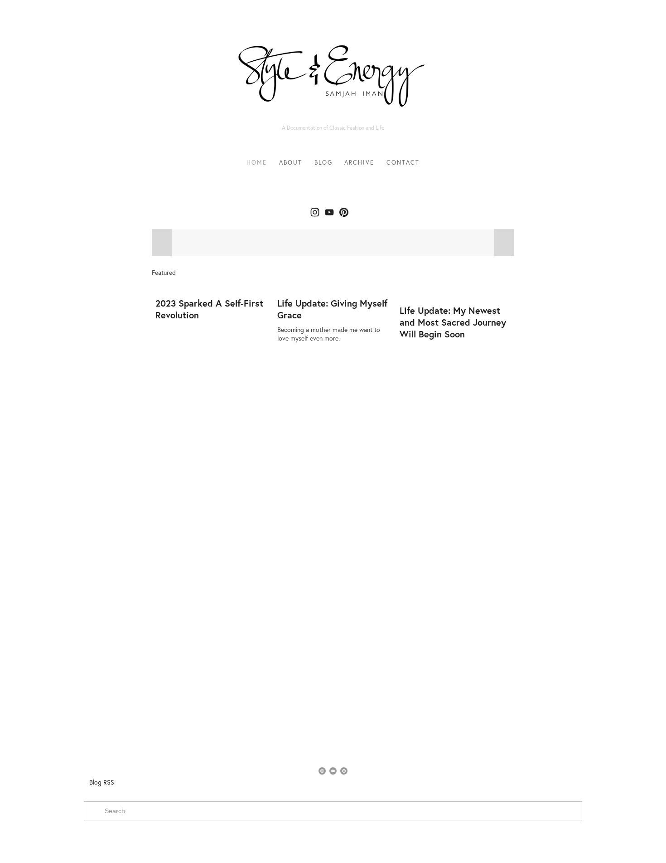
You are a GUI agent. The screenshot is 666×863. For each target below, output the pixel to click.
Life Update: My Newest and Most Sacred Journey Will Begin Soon (453, 322)
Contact (403, 162)
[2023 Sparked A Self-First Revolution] (212, 287)
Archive (359, 162)
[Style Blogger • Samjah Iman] (314, 212)
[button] (162, 242)
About (290, 162)
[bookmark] (333, 71)
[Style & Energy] (329, 212)
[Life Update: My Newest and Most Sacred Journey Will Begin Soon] (457, 290)
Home (256, 162)
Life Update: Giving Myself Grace (332, 309)
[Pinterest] (343, 212)
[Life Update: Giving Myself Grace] (334, 287)
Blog (323, 162)
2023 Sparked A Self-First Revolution (209, 309)
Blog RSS (101, 782)
